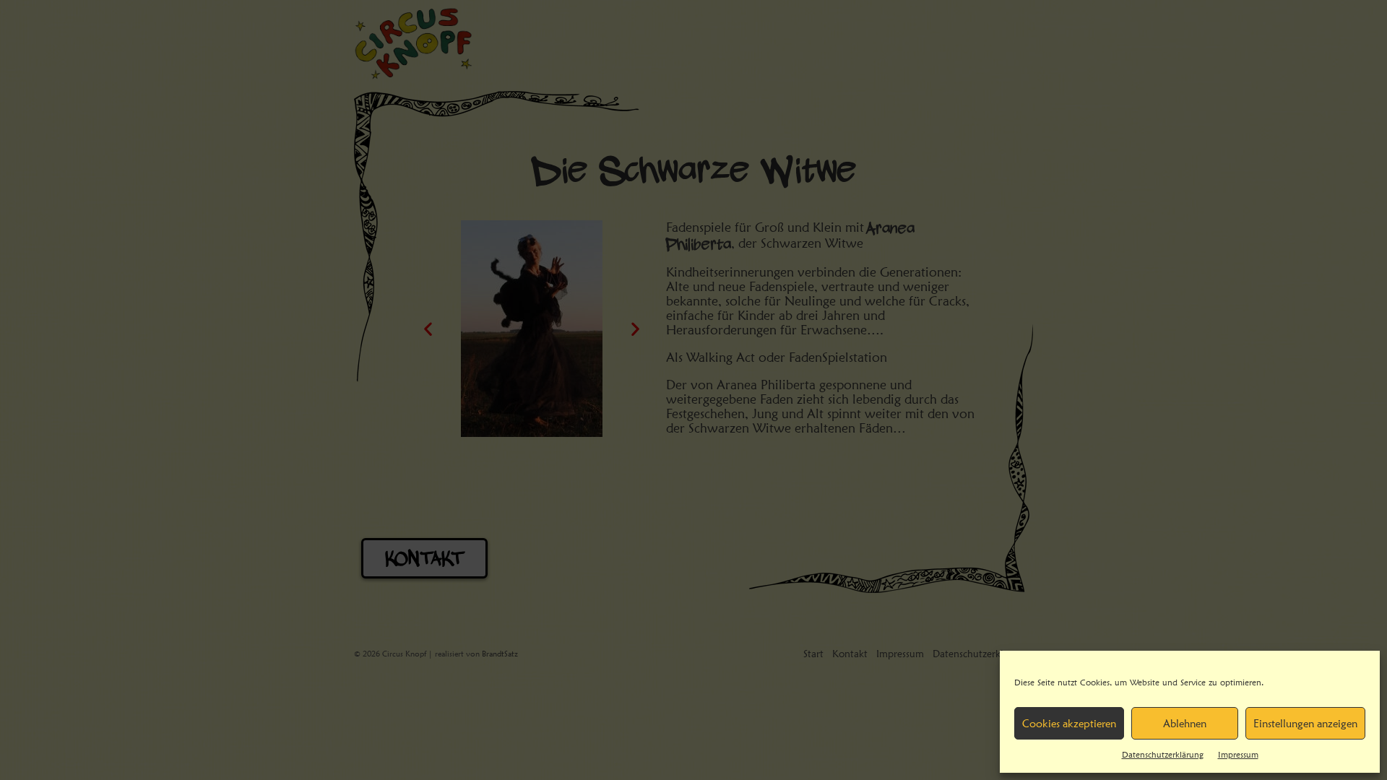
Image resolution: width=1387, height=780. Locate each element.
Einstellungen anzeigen (1305, 723)
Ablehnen (1184, 723)
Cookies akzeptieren (1069, 723)
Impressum (1238, 754)
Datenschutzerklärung (1163, 754)
